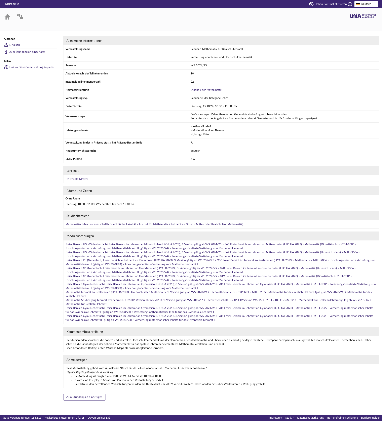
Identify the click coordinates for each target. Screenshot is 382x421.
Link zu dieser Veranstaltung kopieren (32, 67)
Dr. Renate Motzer (76, 179)
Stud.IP (289, 417)
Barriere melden (370, 417)
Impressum (275, 417)
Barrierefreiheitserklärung (342, 417)
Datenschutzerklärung (310, 417)
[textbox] (366, 4)
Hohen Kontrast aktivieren (331, 4)
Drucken (14, 45)
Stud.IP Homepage (363, 16)
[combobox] (366, 4)
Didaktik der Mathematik (206, 90)
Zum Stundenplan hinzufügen (27, 52)
